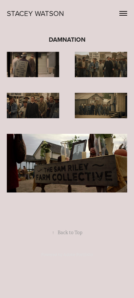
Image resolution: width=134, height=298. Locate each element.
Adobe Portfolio (78, 254)
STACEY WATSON (35, 13)
